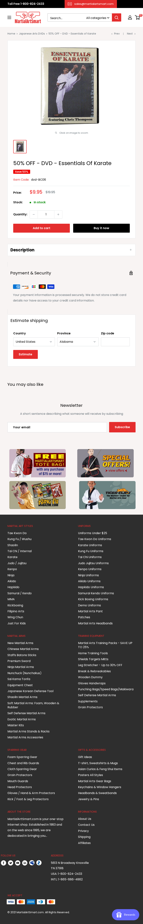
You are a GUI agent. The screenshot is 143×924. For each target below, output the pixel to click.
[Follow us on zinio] (39, 863)
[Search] (116, 17)
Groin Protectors (90, 707)
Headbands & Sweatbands (97, 793)
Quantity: (20, 214)
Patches (84, 617)
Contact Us (86, 825)
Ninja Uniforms (88, 575)
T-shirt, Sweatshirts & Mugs (98, 763)
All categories (96, 18)
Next (130, 33)
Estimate (25, 354)
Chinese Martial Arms (23, 649)
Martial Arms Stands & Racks (28, 731)
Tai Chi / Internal (19, 551)
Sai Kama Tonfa (18, 679)
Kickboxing (15, 605)
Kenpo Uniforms (89, 569)
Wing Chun (15, 617)
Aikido (11, 581)
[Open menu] (9, 17)
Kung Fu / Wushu (19, 539)
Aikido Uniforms (89, 581)
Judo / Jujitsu (16, 563)
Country (19, 333)
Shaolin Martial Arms (22, 697)
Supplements (88, 701)
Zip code (107, 333)
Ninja (10, 575)
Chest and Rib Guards (23, 763)
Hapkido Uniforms (91, 587)
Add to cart (41, 228)
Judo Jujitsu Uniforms (93, 563)
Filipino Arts (15, 611)
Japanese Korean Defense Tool (30, 691)
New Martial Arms (20, 643)
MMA (11, 599)
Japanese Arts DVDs (32, 33)
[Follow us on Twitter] (10, 863)
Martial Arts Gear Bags (94, 781)
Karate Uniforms (90, 545)
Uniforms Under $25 (92, 533)
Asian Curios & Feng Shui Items (100, 769)
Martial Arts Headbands (95, 623)
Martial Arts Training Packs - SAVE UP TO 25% (105, 645)
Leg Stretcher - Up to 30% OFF (100, 665)
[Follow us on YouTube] (17, 863)
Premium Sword (19, 661)
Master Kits (15, 725)
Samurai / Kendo (19, 593)
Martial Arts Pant (90, 611)
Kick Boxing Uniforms (93, 599)
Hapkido (13, 587)
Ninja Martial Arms (20, 667)
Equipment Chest (20, 685)
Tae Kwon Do (17, 533)
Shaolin (12, 545)
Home (11, 33)
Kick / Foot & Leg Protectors (28, 799)
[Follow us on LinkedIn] (24, 863)
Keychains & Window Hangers (99, 787)
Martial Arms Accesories (25, 737)
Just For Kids (16, 623)
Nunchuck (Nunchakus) (24, 673)
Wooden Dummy (90, 677)
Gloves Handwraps (92, 683)
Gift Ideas (85, 757)
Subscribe (122, 427)
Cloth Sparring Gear (22, 769)
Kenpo (12, 569)
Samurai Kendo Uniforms (96, 593)
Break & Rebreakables (94, 671)
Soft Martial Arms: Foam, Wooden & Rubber (33, 705)
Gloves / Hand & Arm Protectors (31, 793)
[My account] (130, 17)
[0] (137, 17)
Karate (12, 557)
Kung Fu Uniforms (90, 551)
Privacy (83, 831)
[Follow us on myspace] (31, 863)
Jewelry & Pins (88, 799)
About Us (84, 819)
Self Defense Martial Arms (26, 713)
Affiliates (84, 843)
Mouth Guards (17, 781)
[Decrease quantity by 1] (34, 214)
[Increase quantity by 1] (58, 214)
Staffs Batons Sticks (21, 655)
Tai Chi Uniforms (90, 557)
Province (64, 333)
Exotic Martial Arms (21, 719)
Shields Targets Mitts (93, 659)
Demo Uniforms (89, 605)
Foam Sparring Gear (22, 757)
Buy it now (101, 228)
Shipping (84, 837)
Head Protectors (19, 787)
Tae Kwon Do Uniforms (94, 539)
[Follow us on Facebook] (3, 863)
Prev (117, 33)
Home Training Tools (93, 653)
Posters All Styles (90, 775)
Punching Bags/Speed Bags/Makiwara (106, 689)
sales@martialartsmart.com (94, 4)
